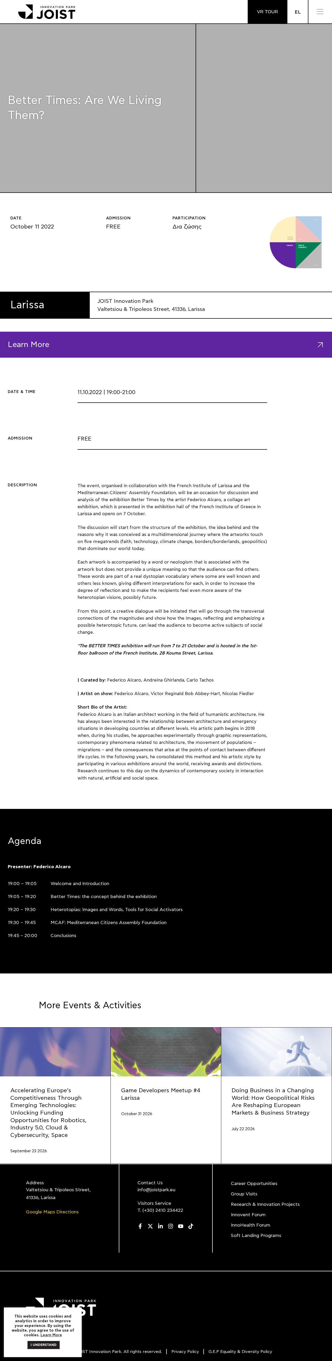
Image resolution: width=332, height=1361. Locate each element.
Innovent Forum (248, 1215)
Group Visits (244, 1194)
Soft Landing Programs (256, 1235)
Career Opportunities (254, 1183)
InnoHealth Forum (250, 1225)
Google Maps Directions (52, 1212)
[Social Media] (140, 1226)
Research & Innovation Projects (265, 1204)
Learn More (51, 1335)
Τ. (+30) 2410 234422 (160, 1210)
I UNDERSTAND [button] (44, 1345)
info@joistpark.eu (156, 1190)
